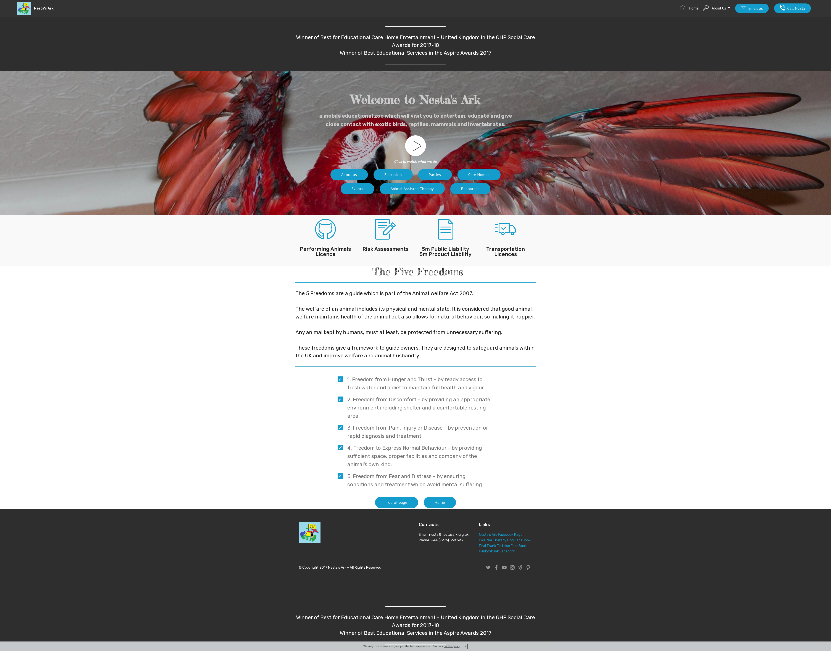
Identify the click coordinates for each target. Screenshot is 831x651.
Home (693, 8)
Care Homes (479, 175)
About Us (719, 8)
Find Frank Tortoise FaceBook (503, 546)
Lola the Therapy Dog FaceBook (505, 540)
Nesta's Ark (43, 8)
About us (349, 175)
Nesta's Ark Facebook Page (500, 535)
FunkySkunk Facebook (497, 551)
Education (393, 175)
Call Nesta (796, 8)
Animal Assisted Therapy (412, 189)
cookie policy (452, 646)
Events (357, 189)
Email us (755, 8)
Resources (470, 189)
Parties (435, 175)
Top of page (396, 502)
